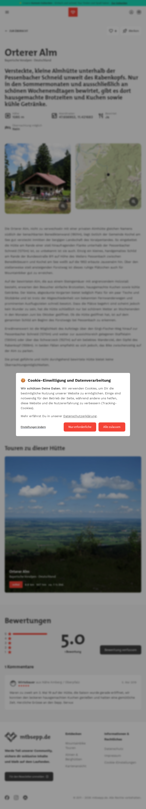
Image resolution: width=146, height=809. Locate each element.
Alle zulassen (112, 427)
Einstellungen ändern (33, 427)
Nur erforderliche (79, 427)
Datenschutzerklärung (80, 416)
